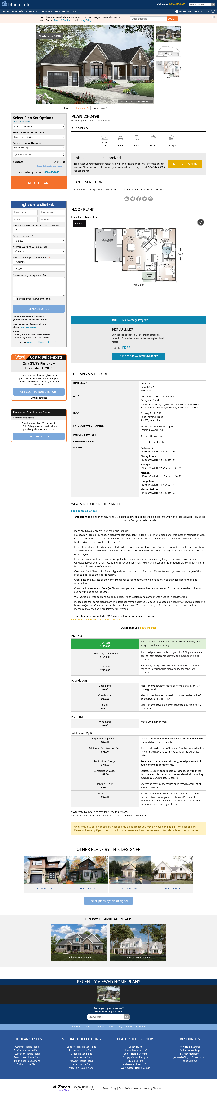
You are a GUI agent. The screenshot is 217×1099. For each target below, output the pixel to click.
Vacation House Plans (81, 1068)
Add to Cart (39, 182)
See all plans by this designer (108, 901)
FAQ (120, 1026)
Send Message (39, 309)
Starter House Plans (81, 1064)
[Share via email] (127, 198)
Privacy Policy (84, 20)
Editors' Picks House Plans (81, 1046)
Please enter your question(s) (30, 275)
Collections (99, 1026)
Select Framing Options (27, 143)
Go (213, 4)
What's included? (21, 121)
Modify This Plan (185, 164)
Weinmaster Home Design (135, 1068)
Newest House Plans (81, 1060)
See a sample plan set (84, 510)
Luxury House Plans (81, 1057)
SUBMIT (172, 18)
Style (29, 11)
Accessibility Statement (151, 1088)
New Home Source (190, 1046)
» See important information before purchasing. (98, 619)
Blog (111, 1026)
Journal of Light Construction (190, 1057)
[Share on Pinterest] (150, 198)
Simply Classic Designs (135, 1057)
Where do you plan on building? (31, 257)
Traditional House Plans (98, 120)
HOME (6, 11)
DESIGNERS (60, 11)
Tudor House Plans (27, 1064)
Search (76, 1026)
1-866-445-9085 (50, 172)
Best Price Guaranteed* (51, 166)
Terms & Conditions (63, 20)
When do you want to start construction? (36, 225)
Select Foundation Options (28, 132)
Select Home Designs (135, 1053)
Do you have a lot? (23, 236)
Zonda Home (190, 1060)
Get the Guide (39, 436)
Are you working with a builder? (30, 246)
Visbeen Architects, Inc (135, 1064)
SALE (73, 11)
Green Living (136, 1046)
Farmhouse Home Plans (27, 1057)
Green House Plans (81, 1053)
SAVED (182, 11)
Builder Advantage (190, 1050)
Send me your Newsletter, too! (34, 298)
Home (74, 120)
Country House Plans (27, 1046)
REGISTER (193, 11)
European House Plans (27, 1053)
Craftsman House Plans (27, 1050)
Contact (140, 1026)
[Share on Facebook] (139, 198)
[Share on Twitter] (144, 198)
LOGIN (205, 11)
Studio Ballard (135, 1060)
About (129, 1026)
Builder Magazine (190, 1053)
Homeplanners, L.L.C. (135, 1050)
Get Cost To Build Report (39, 392)
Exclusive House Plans (81, 1050)
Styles (86, 1026)
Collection (43, 11)
